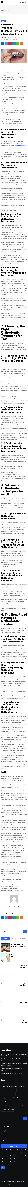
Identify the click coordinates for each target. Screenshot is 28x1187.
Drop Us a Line (6, 1131)
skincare (4, 1109)
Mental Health (5, 1094)
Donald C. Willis (6, 37)
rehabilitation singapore (8, 1105)
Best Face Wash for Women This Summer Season (18, 956)
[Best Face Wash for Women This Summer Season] (5, 957)
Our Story (5, 1134)
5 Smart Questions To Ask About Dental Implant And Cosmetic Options (14, 1064)
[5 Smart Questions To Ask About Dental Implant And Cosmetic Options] (9, 972)
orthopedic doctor (6, 1098)
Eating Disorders (11, 1090)
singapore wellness (20, 1105)
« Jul (2, 1171)
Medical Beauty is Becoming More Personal (13, 1073)
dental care (22, 1086)
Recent (5, 938)
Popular (14, 938)
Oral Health (19, 1094)
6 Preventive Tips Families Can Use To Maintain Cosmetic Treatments (14, 1055)
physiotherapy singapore (8, 1102)
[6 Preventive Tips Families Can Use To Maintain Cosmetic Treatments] (5, 947)
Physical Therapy (17, 1098)
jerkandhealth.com (14, 1184)
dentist (3, 1090)
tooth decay (11, 1109)
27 (14, 1164)
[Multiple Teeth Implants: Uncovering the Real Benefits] (10, 990)
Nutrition (12, 1094)
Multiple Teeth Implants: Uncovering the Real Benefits (13, 1069)
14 (17, 1158)
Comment (22, 938)
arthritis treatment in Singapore (10, 1086)
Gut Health (20, 1090)
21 (17, 1161)
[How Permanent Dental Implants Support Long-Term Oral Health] (10, 1027)
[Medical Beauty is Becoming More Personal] (9, 1009)
